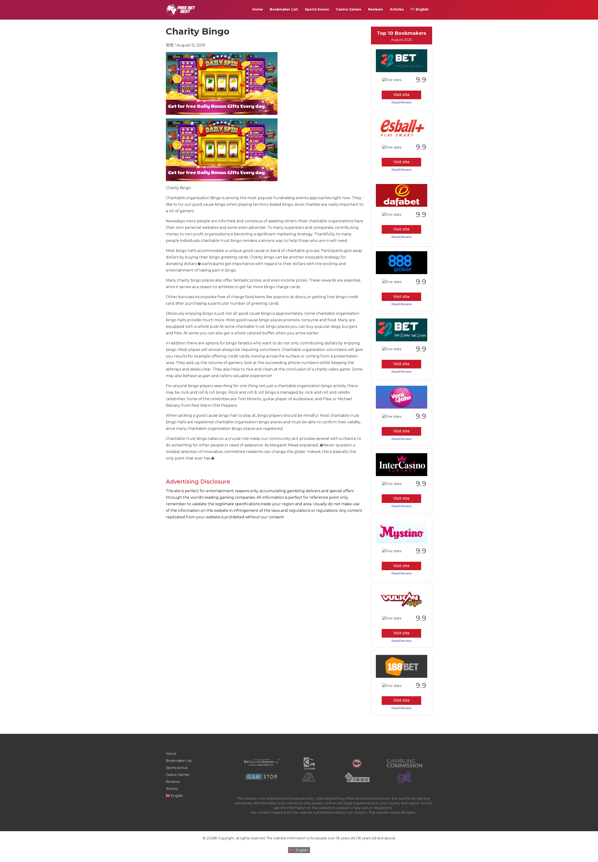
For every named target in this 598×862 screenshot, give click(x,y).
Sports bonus (317, 9)
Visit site (401, 94)
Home (257, 9)
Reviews (375, 9)
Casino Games (348, 9)
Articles (397, 9)
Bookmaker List (284, 9)
